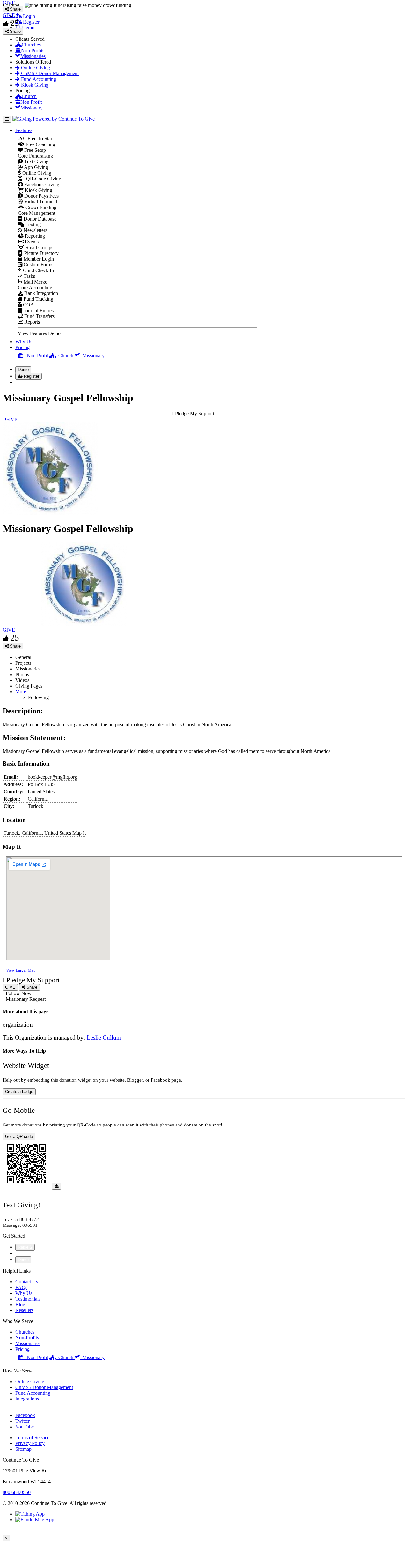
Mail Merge (34, 281)
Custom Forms (37, 264)
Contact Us (26, 1281)
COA (28, 304)
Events (31, 241)
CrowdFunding (40, 207)
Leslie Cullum (104, 1037)
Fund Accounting (38, 79)
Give (20, 1253)
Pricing (22, 347)
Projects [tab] (23, 663)
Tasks (28, 276)
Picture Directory (41, 253)
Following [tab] (38, 697)
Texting (32, 224)
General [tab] (23, 657)
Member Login (38, 259)
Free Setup (34, 150)
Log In (25, 382)
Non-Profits (27, 1337)
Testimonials (27, 1299)
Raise (24, 1247)
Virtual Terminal (40, 201)
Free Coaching (39, 144)
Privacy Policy (30, 1443)
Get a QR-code (19, 1136)
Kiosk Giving (34, 85)
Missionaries (33, 56)
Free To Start (39, 138)
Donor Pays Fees (41, 196)
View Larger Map (21, 970)
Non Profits (32, 50)
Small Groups (38, 247)
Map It (79, 833)
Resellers (24, 1310)
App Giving (35, 167)
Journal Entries (38, 310)
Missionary (31, 107)
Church (29, 96)
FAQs (21, 1287)
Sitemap (23, 1449)
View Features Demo (39, 333)
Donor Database (39, 218)
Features (23, 130)
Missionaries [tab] (27, 668)
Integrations (27, 1398)
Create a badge (19, 1091)
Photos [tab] (22, 674)
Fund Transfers (39, 316)
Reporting (34, 236)
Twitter (22, 1421)
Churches (31, 44)
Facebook (25, 1415)
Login (28, 16)
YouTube (24, 1426)
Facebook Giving (41, 184)
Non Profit (31, 102)
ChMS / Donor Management (49, 73)
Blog (20, 1304)
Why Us (23, 341)
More (20, 691)
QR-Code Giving (41, 178)
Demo (27, 27)
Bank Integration (40, 293)
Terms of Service (32, 1437)
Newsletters (34, 230)
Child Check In (38, 270)
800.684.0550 (17, 1492)
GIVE (9, 630)
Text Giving (35, 161)
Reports (31, 322)
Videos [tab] (22, 680)
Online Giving (35, 67)
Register (31, 22)
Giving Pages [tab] (28, 686)
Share (15, 646)
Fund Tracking (37, 299)
